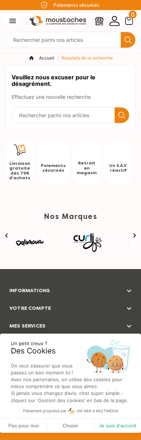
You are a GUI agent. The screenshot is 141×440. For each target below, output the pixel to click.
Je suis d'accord (117, 425)
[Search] (128, 40)
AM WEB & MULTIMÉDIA (97, 411)
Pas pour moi (23, 425)
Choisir (70, 425)
